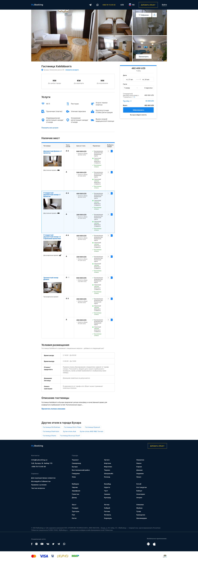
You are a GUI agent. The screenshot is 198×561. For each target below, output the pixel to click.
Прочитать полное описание (53, 409)
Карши (139, 467)
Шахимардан (141, 518)
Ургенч (107, 460)
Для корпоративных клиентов (43, 478)
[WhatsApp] (97, 4)
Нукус (138, 477)
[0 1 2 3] (110, 193)
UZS (122, 5)
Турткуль (75, 511)
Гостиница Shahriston (51, 431)
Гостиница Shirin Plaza (72, 427)
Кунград (107, 497)
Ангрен (139, 497)
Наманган (140, 460)
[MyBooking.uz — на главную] (37, 5)
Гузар (138, 511)
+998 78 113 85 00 (108, 5)
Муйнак (139, 508)
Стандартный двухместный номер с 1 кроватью (51, 194)
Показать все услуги (49, 128)
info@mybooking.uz (39, 460)
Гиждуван (76, 473)
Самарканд (76, 463)
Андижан (140, 473)
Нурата (107, 487)
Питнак (107, 511)
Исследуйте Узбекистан (41, 481)
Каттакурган (141, 487)
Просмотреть (144, 56)
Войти (164, 5)
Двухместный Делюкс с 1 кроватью (52, 152)
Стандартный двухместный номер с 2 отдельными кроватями (52, 236)
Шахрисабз (108, 473)
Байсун (139, 491)
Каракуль (108, 518)
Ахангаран (140, 494)
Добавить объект (148, 5)
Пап (73, 515)
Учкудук (75, 508)
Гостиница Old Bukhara (51, 427)
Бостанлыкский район (81, 470)
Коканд (107, 477)
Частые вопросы (38, 488)
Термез (107, 470)
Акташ (106, 504)
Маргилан (108, 467)
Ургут (74, 504)
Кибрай (107, 508)
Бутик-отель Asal (69, 431)
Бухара (75, 467)
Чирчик (75, 487)
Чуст (106, 491)
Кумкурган (140, 515)
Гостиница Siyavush (92, 427)
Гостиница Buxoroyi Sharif (70, 436)
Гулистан (75, 494)
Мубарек (75, 484)
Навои (138, 463)
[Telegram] (90, 4)
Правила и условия (39, 485)
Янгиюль (107, 515)
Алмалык (140, 504)
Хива (74, 477)
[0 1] (110, 151)
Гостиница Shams (49, 436)
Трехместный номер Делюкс (50, 278)
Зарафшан (76, 491)
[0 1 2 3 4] (110, 235)
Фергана (107, 463)
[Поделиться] (154, 15)
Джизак (139, 470)
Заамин (107, 494)
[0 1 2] (110, 277)
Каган (74, 518)
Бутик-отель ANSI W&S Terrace (91, 431)
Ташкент (75, 460)
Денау (74, 497)
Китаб (138, 484)
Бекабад (107, 484)
